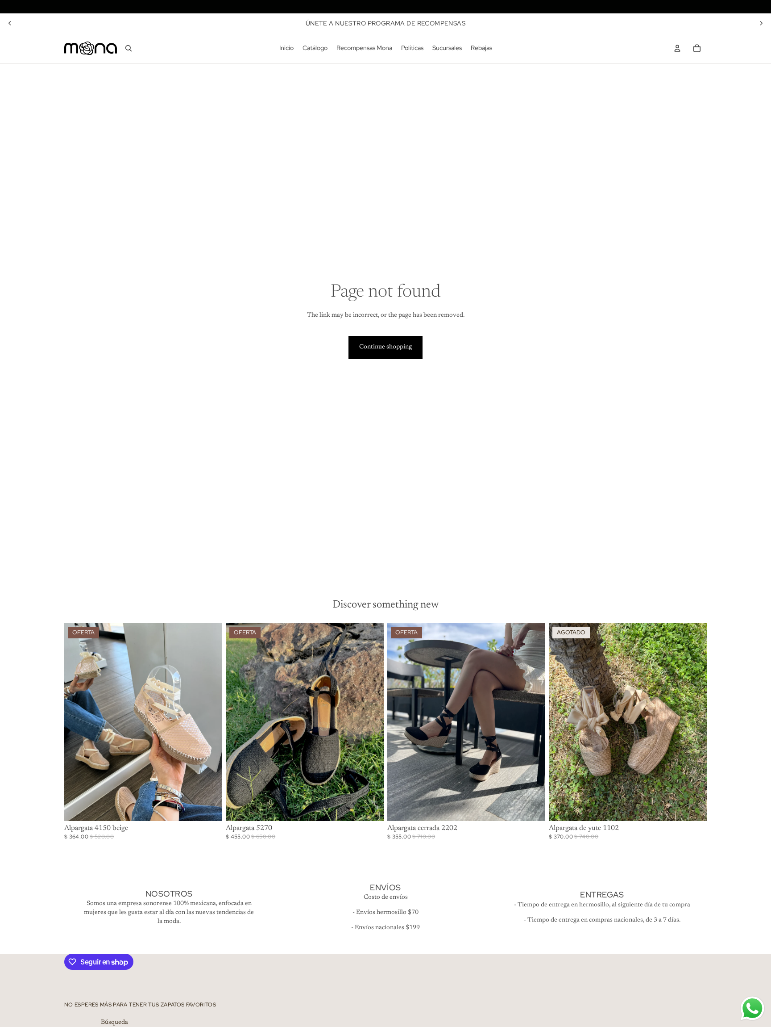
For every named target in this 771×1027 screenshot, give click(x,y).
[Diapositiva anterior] (10, 23)
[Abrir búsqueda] (128, 48)
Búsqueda (114, 1022)
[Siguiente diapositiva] (761, 23)
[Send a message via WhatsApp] (752, 1008)
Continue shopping (385, 347)
